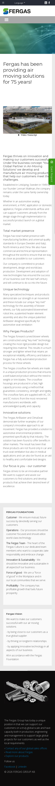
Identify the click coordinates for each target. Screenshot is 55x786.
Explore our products (17, 756)
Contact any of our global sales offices (26, 748)
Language (19, 3)
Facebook (9, 766)
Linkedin (22, 766)
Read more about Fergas (19, 752)
